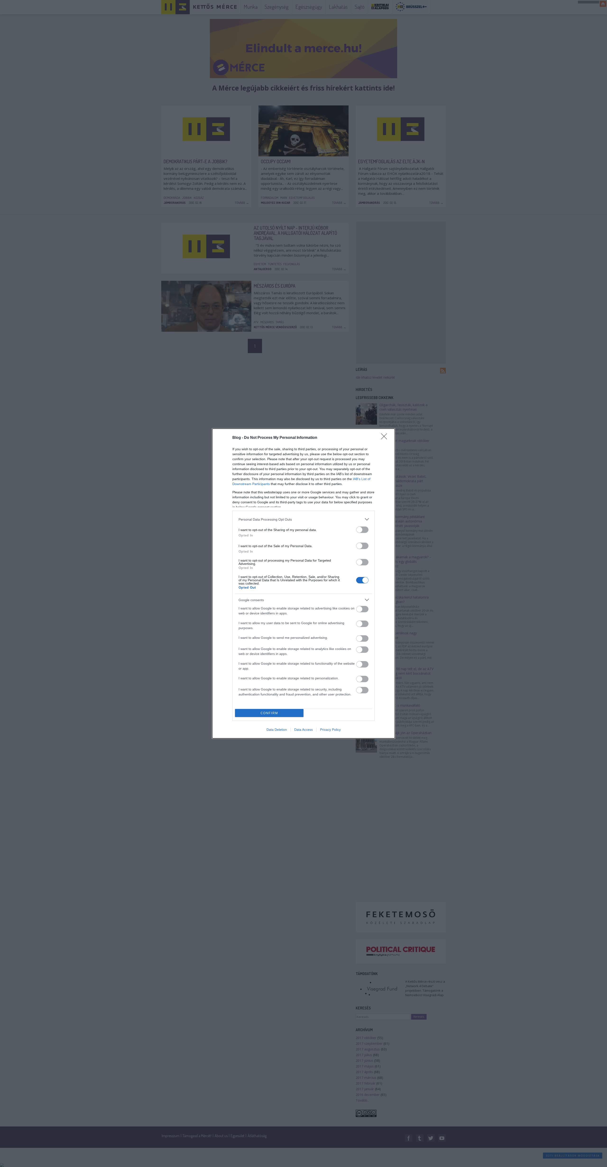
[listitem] (303, 519)
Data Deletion (277, 729)
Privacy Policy (330, 729)
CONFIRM (269, 713)
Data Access (303, 729)
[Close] (385, 437)
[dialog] (303, 583)
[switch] (362, 530)
